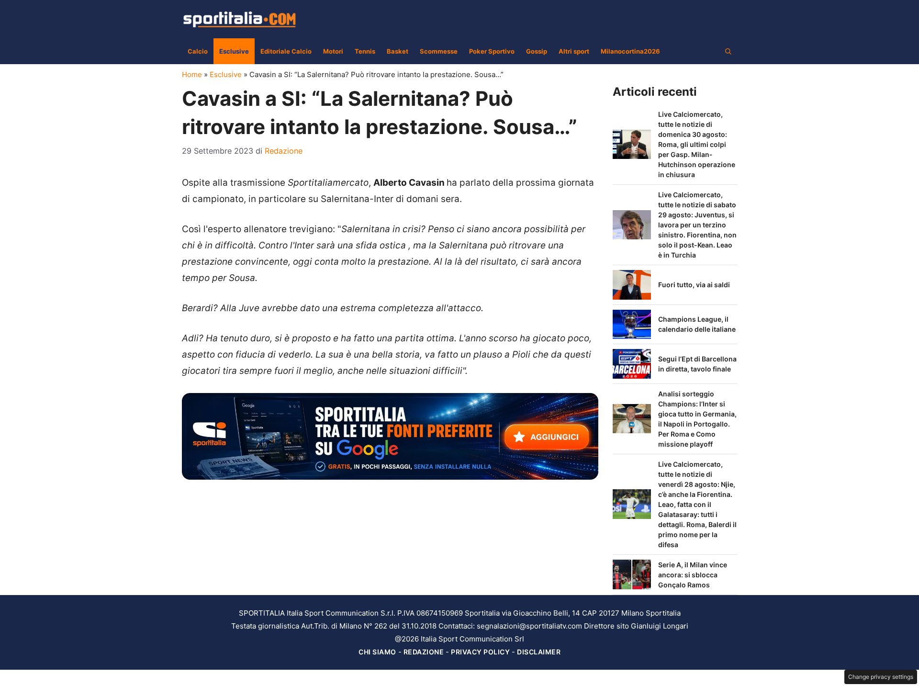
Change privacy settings (880, 676)
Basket (397, 51)
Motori (333, 51)
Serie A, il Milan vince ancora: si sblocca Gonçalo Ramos (692, 575)
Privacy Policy (480, 652)
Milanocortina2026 (630, 51)
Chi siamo (377, 652)
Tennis (365, 51)
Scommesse (439, 51)
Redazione (423, 652)
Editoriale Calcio (286, 51)
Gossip (536, 51)
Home (192, 74)
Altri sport (574, 51)
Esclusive (234, 51)
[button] (728, 51)
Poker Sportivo (492, 51)
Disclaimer (538, 652)
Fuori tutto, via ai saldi (694, 285)
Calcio (198, 51)
